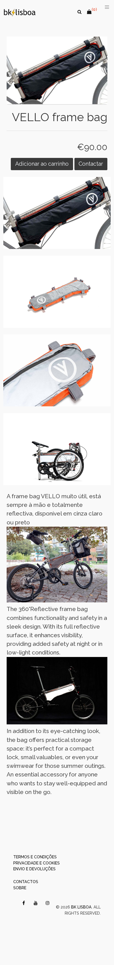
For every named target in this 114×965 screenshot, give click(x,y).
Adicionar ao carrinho (42, 164)
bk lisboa (81, 907)
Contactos (25, 881)
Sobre (19, 887)
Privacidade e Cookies (36, 863)
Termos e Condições (35, 856)
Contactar (91, 164)
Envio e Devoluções (34, 868)
